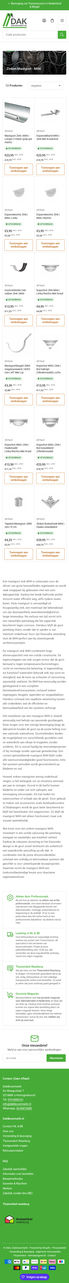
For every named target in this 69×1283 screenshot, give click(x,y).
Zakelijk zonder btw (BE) (18, 1193)
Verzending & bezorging (17, 1136)
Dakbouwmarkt (20, 1247)
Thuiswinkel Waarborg (16, 1141)
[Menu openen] (62, 20)
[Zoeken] (62, 35)
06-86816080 (24, 1108)
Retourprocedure (13, 1150)
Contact (52, 1255)
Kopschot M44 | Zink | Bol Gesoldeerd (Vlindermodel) (48, 448)
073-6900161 (15, 1099)
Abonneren (56, 1058)
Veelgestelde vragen (15, 1145)
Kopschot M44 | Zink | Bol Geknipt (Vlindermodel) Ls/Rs (48, 369)
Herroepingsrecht (37, 1255)
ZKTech (9, 131)
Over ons (8, 1131)
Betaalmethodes (13, 1178)
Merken (7, 1188)
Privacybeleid (59, 1247)
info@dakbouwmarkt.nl (17, 1104)
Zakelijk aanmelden (15, 1169)
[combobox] (34, 35)
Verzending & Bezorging (22, 1251)
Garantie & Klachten (15, 1183)
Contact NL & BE (13, 1126)
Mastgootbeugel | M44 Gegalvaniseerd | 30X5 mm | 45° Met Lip (17, 369)
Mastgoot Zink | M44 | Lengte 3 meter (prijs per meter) (18, 139)
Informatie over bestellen (18, 1173)
